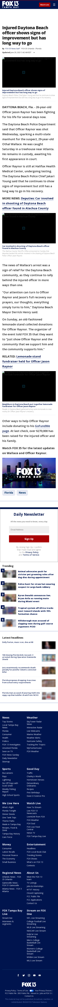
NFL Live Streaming (36, 918)
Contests (31, 865)
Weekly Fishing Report (9, 790)
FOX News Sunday (10, 754)
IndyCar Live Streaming (32, 935)
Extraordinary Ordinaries (33, 784)
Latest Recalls (8, 851)
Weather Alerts (33, 737)
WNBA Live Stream (35, 957)
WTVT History (33, 889)
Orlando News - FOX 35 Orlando (11, 878)
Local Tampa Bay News (10, 726)
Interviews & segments (8, 922)
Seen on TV (7, 751)
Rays (4, 776)
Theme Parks (8, 821)
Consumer (7, 734)
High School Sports (11, 795)
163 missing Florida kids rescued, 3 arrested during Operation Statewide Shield (19, 657)
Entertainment (36, 844)
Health (5, 737)
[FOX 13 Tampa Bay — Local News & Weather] (10, 4)
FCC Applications (34, 899)
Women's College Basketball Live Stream (35, 951)
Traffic (30, 773)
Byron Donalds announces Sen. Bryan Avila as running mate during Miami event (34, 598)
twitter (23, 975)
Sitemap (6, 761)
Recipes (30, 789)
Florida (38, 48)
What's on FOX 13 (35, 862)
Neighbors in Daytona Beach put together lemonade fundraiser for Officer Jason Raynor (27, 405)
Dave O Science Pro (36, 796)
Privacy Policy (32, 552)
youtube (34, 975)
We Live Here (10, 803)
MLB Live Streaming (36, 927)
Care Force (7, 837)
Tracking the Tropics (36, 744)
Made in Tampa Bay (11, 824)
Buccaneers (7, 773)
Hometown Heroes (35, 779)
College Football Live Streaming (36, 922)
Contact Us (32, 903)
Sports (6, 769)
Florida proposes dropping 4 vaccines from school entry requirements (19, 681)
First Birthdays (33, 792)
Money (6, 844)
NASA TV (31, 832)
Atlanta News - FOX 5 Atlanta (12, 890)
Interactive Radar (34, 727)
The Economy (8, 858)
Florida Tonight (9, 810)
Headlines (31, 848)
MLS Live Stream (34, 960)
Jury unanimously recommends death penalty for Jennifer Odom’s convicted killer (19, 669)
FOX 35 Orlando (28, 48)
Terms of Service (31, 554)
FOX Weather (33, 751)
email (39, 975)
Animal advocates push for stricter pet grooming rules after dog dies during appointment (36, 574)
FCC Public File (33, 896)
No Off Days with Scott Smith (10, 784)
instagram (29, 975)
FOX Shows (32, 858)
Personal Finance (10, 855)
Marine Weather (34, 734)
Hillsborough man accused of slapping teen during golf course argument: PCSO (35, 623)
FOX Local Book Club (36, 851)
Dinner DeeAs (8, 814)
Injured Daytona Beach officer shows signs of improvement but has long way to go (23, 91)
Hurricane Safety (34, 741)
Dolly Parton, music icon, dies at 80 (17, 642)
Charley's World (34, 776)
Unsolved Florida (9, 748)
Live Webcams (33, 731)
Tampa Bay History (11, 833)
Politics (5, 741)
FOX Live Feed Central (33, 828)
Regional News (11, 872)
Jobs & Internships (35, 886)
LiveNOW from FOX (36, 816)
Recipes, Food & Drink (9, 829)
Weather (32, 717)
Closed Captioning (35, 893)
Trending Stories (34, 855)
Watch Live (44, 5)
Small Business (9, 862)
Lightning (6, 779)
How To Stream (34, 807)
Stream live (7, 918)
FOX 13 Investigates (11, 744)
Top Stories (7, 721)
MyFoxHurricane (34, 748)
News (22, 492)
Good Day (33, 769)
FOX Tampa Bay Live (36, 836)
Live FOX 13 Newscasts (32, 812)
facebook (18, 975)
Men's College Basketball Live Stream (33, 943)
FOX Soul (31, 823)
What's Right (8, 807)
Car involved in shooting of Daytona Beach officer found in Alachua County (25, 247)
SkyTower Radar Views (34, 722)
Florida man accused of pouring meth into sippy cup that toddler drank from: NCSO (21, 694)
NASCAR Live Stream (36, 930)
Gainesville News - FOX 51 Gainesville (10, 884)
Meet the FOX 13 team (34, 878)
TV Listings (32, 882)
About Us (32, 872)
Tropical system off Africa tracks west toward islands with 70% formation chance (35, 611)
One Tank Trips (9, 817)
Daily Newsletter (9, 758)
